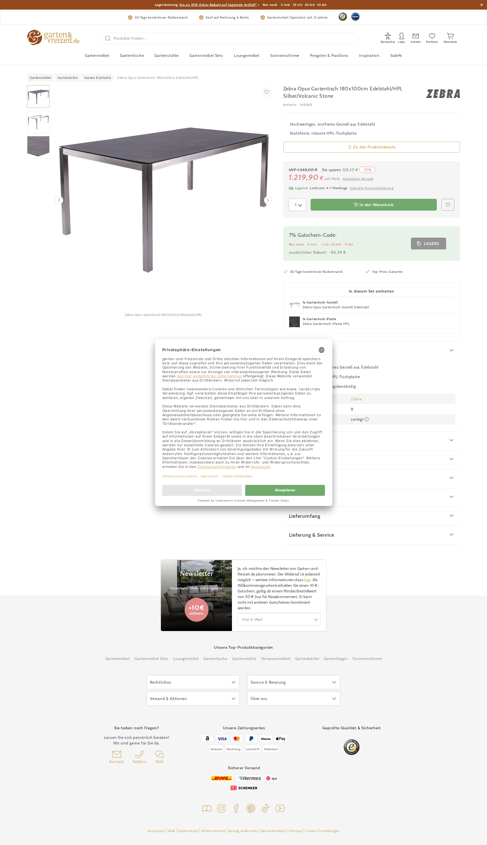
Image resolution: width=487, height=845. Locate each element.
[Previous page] (59, 200)
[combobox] (297, 204)
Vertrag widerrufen (243, 831)
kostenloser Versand (358, 179)
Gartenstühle (166, 55)
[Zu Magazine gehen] (206, 809)
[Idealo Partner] (355, 16)
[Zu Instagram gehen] (221, 809)
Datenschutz (188, 831)
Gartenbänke (307, 658)
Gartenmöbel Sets (206, 55)
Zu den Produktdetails (374, 147)
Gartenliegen (336, 658)
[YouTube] (280, 809)
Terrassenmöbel (275, 658)
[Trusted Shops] (342, 16)
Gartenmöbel (117, 658)
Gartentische (132, 55)
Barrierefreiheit (273, 831)
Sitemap (295, 831)
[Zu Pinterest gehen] (250, 809)
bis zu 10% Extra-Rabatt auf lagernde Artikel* (218, 5)
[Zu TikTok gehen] (265, 809)
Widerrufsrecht (213, 831)
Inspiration (369, 55)
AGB (171, 831)
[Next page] (268, 200)
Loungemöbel (247, 55)
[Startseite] (53, 38)
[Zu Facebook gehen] (236, 809)
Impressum (156, 831)
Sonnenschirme (284, 55)
